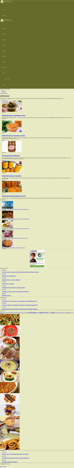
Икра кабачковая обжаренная (11, 155)
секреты (59, 312)
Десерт (3, 61)
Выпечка (4, 56)
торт (70, 312)
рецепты (46, 312)
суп (64, 312)
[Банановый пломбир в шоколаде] (10, 358)
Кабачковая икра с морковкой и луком (13, 115)
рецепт (41, 312)
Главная (1, 93)
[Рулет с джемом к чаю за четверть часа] (10, 449)
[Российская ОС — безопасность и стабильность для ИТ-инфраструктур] (7, 208)
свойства (56, 312)
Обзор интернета (7, 78)
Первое (3, 34)
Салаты (3, 45)
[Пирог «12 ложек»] (10, 438)
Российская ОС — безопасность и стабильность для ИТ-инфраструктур (15, 209)
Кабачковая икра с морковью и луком (13, 135)
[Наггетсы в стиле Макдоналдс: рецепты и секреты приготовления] (10, 415)
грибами (4, 312)
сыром (68, 312)
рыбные (50, 312)
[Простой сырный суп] (10, 370)
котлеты (12, 312)
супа (66, 312)
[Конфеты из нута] (10, 336)
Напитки (4, 67)
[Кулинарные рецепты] (6, 3)
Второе (3, 39)
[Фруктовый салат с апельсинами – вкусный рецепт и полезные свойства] (7, 227)
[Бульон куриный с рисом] (10, 426)
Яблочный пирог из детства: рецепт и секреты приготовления (13, 247)
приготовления (33, 312)
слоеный (62, 312)
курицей (15, 312)
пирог (24, 312)
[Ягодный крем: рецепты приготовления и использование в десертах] (7, 237)
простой (38, 312)
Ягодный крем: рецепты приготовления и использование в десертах (15, 238)
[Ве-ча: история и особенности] (10, 324)
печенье (22, 312)
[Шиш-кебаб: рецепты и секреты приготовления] (10, 404)
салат (53, 312)
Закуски (4, 50)
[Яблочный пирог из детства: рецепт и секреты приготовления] (7, 246)
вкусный (1, 312)
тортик (73, 312)
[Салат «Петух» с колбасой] (10, 381)
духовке (9, 312)
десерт (7, 312)
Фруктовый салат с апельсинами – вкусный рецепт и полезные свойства (15, 228)
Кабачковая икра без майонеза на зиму (14, 196)
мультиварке (19, 312)
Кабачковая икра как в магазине (11, 175)
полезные (26, 312)
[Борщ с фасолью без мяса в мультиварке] (10, 392)
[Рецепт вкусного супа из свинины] (10, 347)
